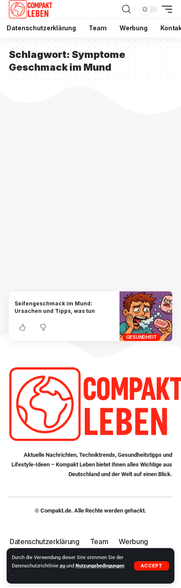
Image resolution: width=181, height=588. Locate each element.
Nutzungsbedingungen (100, 566)
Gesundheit (141, 337)
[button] (151, 565)
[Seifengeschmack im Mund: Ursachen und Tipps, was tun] (145, 316)
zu (63, 566)
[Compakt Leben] (30, 9)
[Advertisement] (90, 196)
